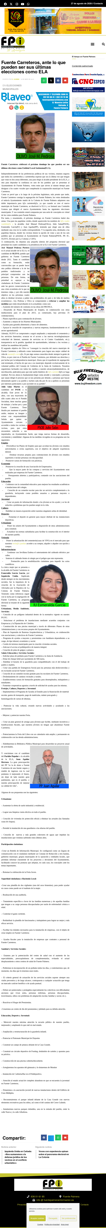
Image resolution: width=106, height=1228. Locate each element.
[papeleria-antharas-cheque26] (88, 352)
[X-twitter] (11, 4)
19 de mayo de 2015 (27, 79)
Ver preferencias (68, 1218)
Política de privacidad (52, 1224)
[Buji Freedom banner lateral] (88, 376)
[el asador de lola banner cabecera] (53, 20)
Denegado (53, 1218)
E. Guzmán (15, 79)
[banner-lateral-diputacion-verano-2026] (88, 131)
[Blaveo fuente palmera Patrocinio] (35, 100)
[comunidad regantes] (88, 106)
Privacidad (22, 1204)
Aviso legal (65, 1224)
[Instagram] (17, 4)
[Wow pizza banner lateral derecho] (88, 279)
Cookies (40, 1224)
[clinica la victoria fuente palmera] (88, 327)
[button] (92, 44)
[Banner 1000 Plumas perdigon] (88, 181)
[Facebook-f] (5, 4)
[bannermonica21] (88, 205)
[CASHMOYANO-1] (88, 255)
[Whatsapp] (28, 4)
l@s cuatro (64, 221)
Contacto (84, 1204)
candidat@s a (7, 224)
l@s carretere (53, 372)
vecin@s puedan (19, 543)
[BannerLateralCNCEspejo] (88, 82)
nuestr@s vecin (14, 354)
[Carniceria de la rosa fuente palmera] (88, 156)
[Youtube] (22, 4)
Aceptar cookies (37, 1218)
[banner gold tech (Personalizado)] (88, 303)
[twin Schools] (88, 230)
